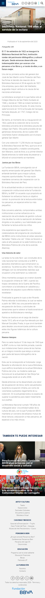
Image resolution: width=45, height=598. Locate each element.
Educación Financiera (22, 555)
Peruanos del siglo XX (22, 542)
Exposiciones (22, 508)
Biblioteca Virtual (22, 515)
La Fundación (22, 565)
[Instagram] (26, 3)
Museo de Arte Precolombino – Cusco (22, 528)
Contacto (22, 571)
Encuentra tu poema (22, 513)
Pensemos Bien (22, 533)
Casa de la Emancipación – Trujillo (22, 523)
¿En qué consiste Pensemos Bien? (22, 537)
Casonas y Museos (22, 520)
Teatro (22, 505)
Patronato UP (22, 560)
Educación (23, 549)
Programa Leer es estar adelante (22, 553)
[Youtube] (35, 3)
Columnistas (22, 544)
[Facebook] (23, 3)
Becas (22, 558)
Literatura (6, 22)
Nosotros (22, 568)
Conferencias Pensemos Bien (22, 539)
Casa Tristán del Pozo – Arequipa (22, 526)
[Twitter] (32, 3)
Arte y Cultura (23, 502)
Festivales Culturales (22, 510)
